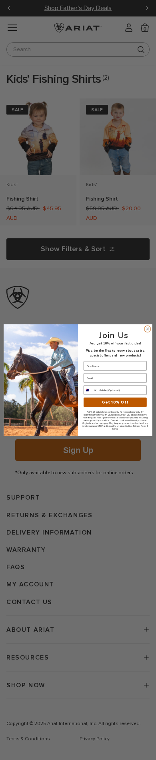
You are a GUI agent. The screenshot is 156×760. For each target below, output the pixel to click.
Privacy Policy (139, 425)
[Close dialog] (147, 329)
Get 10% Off (115, 402)
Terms (114, 428)
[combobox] (90, 389)
